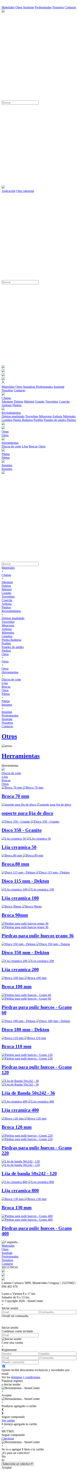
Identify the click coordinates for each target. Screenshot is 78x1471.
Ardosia (7, 405)
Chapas (6, 575)
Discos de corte (11, 446)
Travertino (51, 401)
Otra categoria (25, 191)
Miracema (45, 416)
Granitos (7, 420)
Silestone (7, 401)
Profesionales (43, 7)
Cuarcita (64, 401)
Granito (39, 401)
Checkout (8, 1438)
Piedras (17, 405)
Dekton (18, 401)
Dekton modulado (13, 416)
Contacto (70, 7)
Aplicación (8, 191)
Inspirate (28, 7)
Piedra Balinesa (23, 420)
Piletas (6, 457)
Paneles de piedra (55, 420)
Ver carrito (8, 1420)
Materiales (8, 7)
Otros (18, 7)
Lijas (25, 446)
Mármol (29, 401)
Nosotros (58, 7)
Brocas (33, 446)
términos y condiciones (25, 1377)
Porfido (38, 420)
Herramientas (10, 672)
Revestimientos (11, 611)
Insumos (7, 469)
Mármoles (69, 416)
